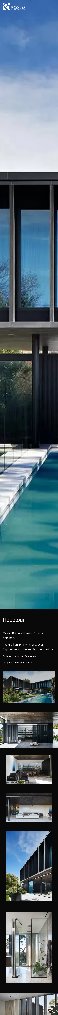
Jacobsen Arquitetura (25, 656)
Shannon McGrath (24, 663)
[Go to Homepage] (12, 7)
